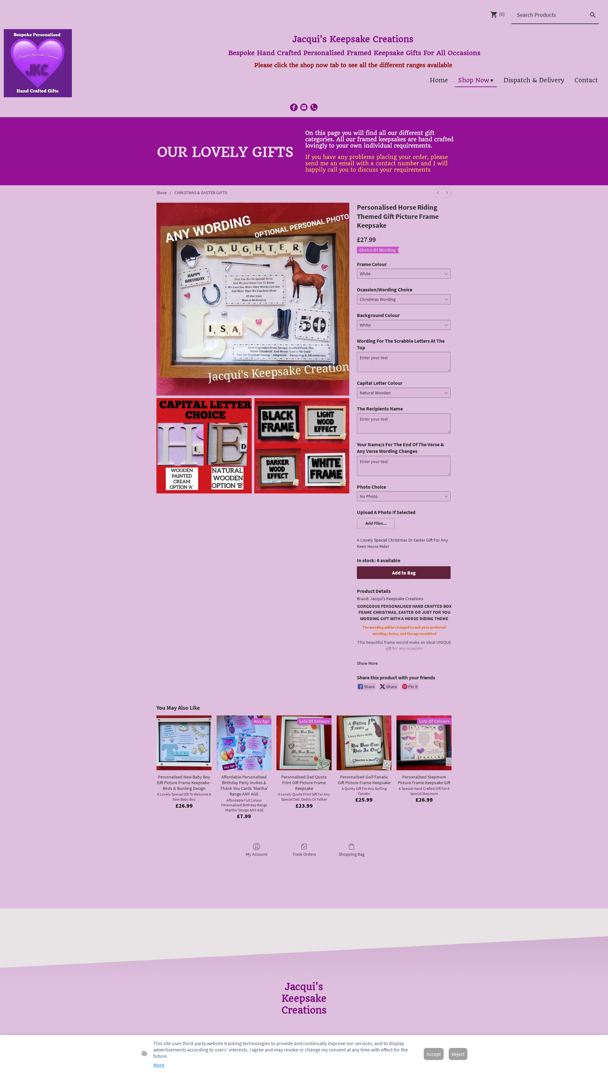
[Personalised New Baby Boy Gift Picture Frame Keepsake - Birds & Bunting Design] (184, 743)
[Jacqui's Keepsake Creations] (304, 1022)
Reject (458, 1054)
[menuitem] (438, 192)
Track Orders (304, 854)
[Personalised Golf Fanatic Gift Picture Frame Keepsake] (364, 743)
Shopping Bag (351, 854)
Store (161, 192)
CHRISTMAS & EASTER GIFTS (200, 192)
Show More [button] (367, 663)
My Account (257, 854)
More (158, 1065)
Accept (434, 1054)
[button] (376, 523)
